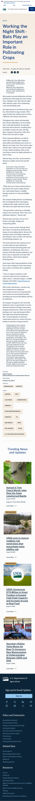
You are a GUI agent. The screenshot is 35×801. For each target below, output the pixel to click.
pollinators (9, 428)
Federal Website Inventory (11, 778)
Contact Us (6, 775)
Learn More (10, 506)
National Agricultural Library (11, 754)
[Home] (4, 10)
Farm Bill (8, 405)
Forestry (19, 386)
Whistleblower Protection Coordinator (15, 796)
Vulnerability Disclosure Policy (12, 741)
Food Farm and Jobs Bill (13, 411)
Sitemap (5, 791)
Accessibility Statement (10, 720)
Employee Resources (27, 5)
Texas (20, 428)
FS (17, 417)
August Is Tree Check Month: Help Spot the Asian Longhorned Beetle (16, 491)
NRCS (19, 422)
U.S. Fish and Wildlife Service (14, 434)
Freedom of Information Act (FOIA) (13, 725)
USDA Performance (8, 793)
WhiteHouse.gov (8, 762)
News (5, 5)
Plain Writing (7, 736)
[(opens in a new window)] (7, 702)
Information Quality (9, 728)
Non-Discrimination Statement (12, 731)
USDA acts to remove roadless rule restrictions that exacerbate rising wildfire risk (17, 544)
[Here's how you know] (17, 2)
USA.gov (5, 759)
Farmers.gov (6, 751)
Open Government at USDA (11, 733)
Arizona (7, 394)
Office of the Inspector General (12, 756)
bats (16, 394)
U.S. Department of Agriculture (17, 9)
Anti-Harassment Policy (10, 723)
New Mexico (9, 422)
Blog (14, 5)
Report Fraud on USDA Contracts (13, 788)
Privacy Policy (7, 739)
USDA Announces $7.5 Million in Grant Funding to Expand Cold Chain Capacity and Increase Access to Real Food (17, 596)
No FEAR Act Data (8, 780)
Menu (32, 9)
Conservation (8, 386)
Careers (5, 772)
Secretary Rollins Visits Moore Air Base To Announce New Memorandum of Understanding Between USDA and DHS (16, 652)
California (8, 400)
